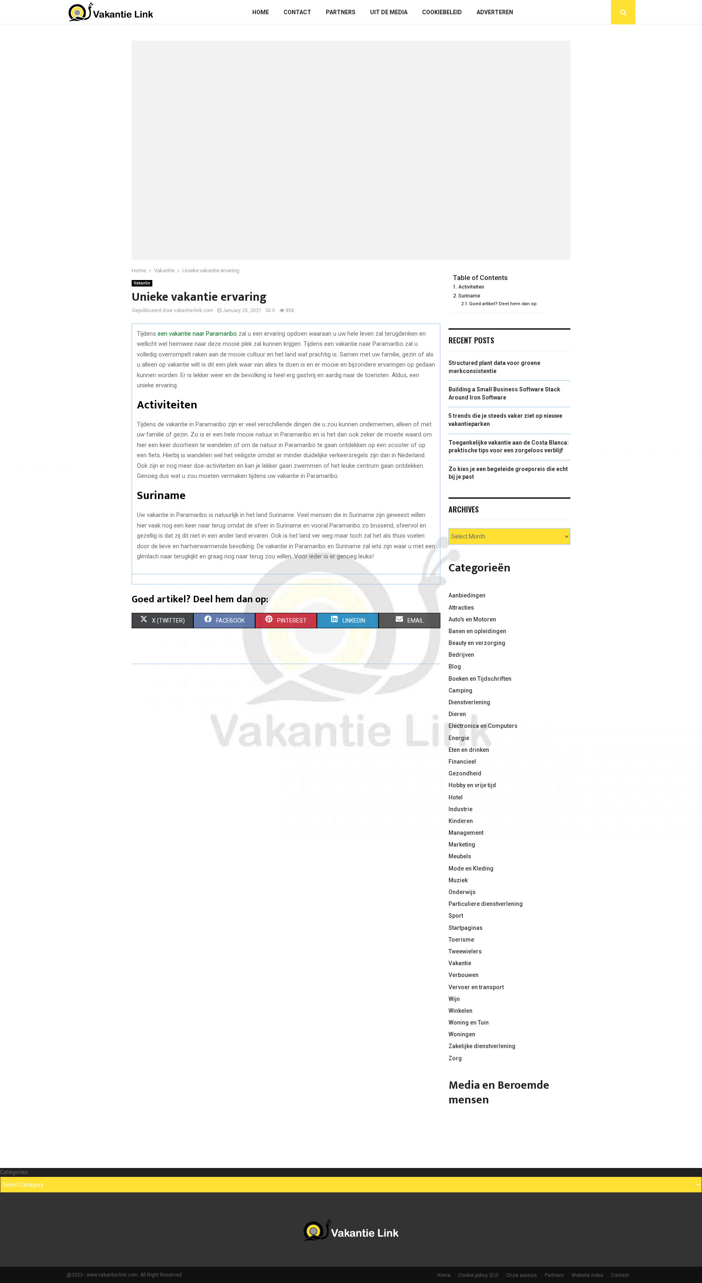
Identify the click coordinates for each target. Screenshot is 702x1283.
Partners (340, 12)
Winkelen (460, 1010)
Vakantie (142, 283)
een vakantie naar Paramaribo (197, 333)
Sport (455, 915)
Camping (460, 690)
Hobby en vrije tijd (472, 785)
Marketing (461, 844)
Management (465, 832)
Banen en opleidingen (477, 631)
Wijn (454, 999)
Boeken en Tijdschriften (479, 678)
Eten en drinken (468, 750)
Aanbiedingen (466, 595)
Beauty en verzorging (476, 643)
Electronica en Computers (483, 726)
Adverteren (495, 12)
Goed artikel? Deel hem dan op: (503, 303)
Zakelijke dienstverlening (482, 1046)
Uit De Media (388, 12)
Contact (297, 12)
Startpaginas (465, 928)
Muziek (458, 880)
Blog (454, 666)
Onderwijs (462, 892)
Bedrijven (461, 654)
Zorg (455, 1058)
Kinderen (460, 821)
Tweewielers (465, 951)
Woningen (461, 1034)
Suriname (469, 296)
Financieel (462, 761)
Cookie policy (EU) (478, 1275)
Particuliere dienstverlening (485, 904)
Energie (458, 738)
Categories (14, 1172)
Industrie (460, 809)
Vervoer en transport (476, 987)
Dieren (457, 714)
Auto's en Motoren (472, 619)
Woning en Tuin (468, 1022)
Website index (587, 1275)
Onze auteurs (521, 1275)
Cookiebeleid (442, 12)
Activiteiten (471, 287)
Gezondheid (464, 773)
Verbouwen (463, 975)
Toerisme (461, 939)
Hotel (455, 797)
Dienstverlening (469, 702)
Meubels (459, 856)
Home (260, 12)
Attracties (461, 607)
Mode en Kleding (471, 868)
